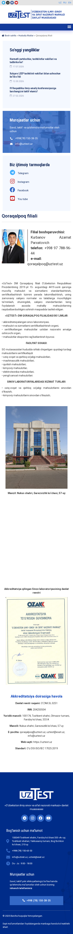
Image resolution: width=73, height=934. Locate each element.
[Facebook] (12, 2)
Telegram (23, 173)
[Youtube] (16, 2)
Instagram (23, 181)
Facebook (23, 190)
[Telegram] (3, 2)
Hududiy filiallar (25, 35)
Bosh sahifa (10, 35)
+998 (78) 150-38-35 (39, 900)
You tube (23, 199)
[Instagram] (8, 2)
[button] (69, 27)
